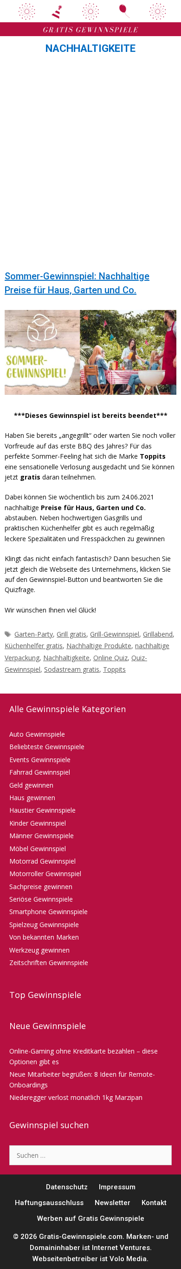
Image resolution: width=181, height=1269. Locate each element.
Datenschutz (67, 1187)
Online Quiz (110, 657)
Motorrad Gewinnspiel (42, 861)
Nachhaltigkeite (66, 657)
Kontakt (154, 1203)
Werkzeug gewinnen (39, 950)
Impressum (117, 1187)
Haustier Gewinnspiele (42, 810)
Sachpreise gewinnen (40, 886)
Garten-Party (33, 634)
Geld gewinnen (31, 785)
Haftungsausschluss (49, 1203)
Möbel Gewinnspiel (37, 848)
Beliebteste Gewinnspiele (46, 746)
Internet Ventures (121, 1248)
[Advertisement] (90, 165)
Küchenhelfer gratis (34, 645)
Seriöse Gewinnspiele (41, 899)
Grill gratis (71, 634)
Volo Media (128, 1259)
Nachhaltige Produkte (98, 645)
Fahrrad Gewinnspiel (39, 772)
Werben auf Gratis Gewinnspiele (90, 1218)
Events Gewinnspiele (40, 759)
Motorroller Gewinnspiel (45, 873)
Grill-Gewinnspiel (114, 634)
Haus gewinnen (32, 797)
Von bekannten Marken (44, 937)
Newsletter (112, 1203)
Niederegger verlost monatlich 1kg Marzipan (75, 1097)
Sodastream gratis (71, 669)
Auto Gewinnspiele (37, 734)
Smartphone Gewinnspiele (48, 911)
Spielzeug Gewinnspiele (44, 924)
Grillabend (158, 634)
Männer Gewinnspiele (41, 835)
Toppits (114, 669)
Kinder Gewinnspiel (37, 823)
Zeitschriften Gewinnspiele (48, 962)
